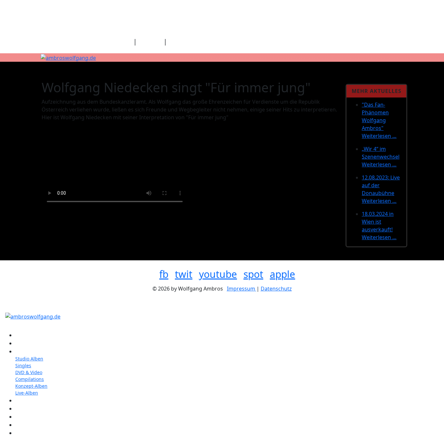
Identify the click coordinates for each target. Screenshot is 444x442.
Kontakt (150, 41)
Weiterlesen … (379, 135)
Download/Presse (195, 41)
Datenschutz (276, 288)
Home (122, 41)
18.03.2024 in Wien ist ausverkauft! (378, 221)
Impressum (241, 288)
